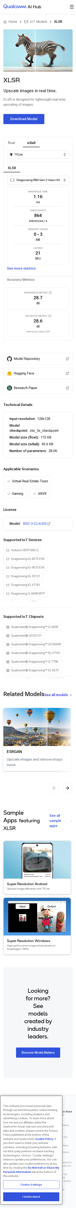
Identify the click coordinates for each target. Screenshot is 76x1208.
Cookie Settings (31, 1184)
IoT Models (38, 22)
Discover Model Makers (38, 1052)
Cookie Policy (44, 1139)
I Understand (31, 1196)
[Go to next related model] (67, 788)
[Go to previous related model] (54, 788)
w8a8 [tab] (31, 143)
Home (12, 22)
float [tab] (11, 143)
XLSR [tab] (12, 168)
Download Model (23, 119)
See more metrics (21, 268)
